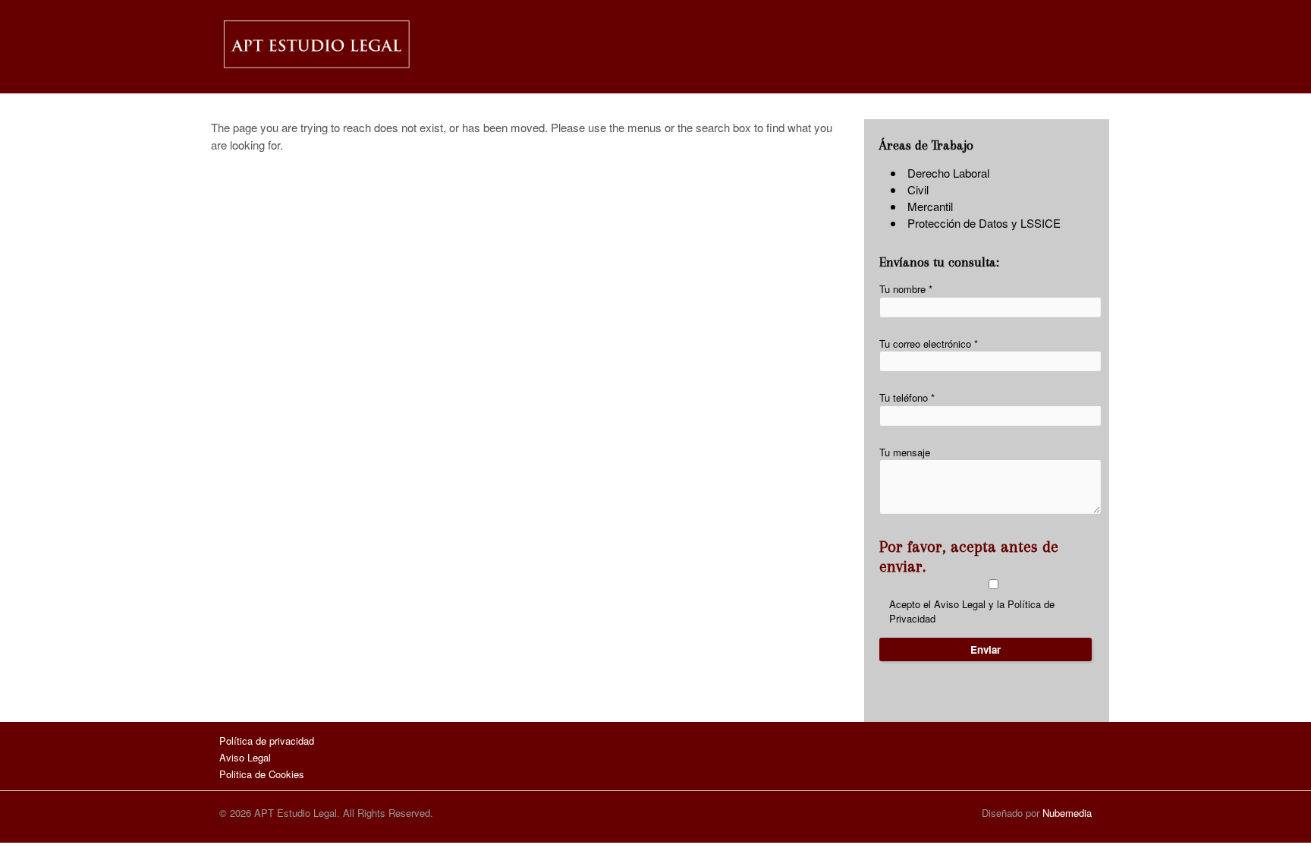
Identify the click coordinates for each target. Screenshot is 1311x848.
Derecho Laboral (948, 173)
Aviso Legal (960, 604)
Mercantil (930, 206)
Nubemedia (1067, 812)
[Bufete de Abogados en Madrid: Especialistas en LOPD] (315, 68)
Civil (918, 189)
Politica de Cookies (261, 774)
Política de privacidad (266, 740)
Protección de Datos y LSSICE (984, 223)
